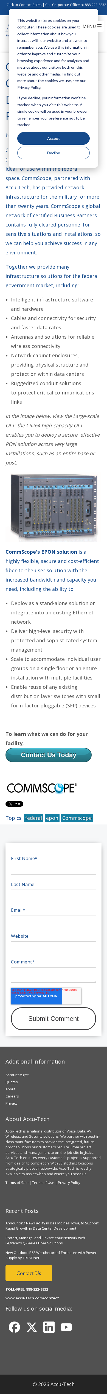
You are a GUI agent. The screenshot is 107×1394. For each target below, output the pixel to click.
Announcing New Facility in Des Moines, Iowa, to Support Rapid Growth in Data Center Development (51, 1226)
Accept (53, 138)
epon (52, 818)
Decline (53, 152)
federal (33, 818)
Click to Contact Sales (24, 4)
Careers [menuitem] (12, 1096)
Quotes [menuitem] (11, 1081)
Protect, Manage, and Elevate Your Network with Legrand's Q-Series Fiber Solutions (45, 1240)
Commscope (77, 818)
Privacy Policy (69, 1182)
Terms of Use (43, 1182)
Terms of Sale (17, 1182)
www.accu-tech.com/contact (32, 1298)
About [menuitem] (10, 1089)
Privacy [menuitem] (11, 1103)
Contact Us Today (48, 755)
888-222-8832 (95, 4)
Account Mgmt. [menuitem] (17, 1074)
